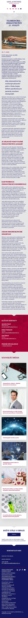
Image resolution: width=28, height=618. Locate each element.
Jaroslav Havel (6, 324)
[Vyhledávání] (7, 8)
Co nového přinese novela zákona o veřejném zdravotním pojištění (12, 516)
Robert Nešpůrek (7, 329)
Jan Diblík (15, 55)
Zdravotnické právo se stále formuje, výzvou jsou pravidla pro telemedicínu (13, 412)
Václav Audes (9, 55)
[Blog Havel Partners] (20, 570)
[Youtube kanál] (25, 570)
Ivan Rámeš (5, 335)
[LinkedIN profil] (18, 9)
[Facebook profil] (22, 570)
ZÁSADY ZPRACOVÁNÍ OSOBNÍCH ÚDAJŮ (7, 570)
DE (16, 8)
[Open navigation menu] (14, 12)
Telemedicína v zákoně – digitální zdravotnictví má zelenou (11, 384)
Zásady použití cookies (8, 573)
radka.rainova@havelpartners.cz (12, 563)
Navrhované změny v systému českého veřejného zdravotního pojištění (13, 489)
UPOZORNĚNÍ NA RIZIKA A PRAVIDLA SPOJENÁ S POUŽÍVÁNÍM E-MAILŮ (8, 578)
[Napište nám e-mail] (20, 9)
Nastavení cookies (7, 574)
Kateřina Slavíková (6, 56)
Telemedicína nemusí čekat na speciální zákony (10, 463)
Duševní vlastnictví (7, 345)
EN (13, 8)
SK (10, 8)
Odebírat (14, 534)
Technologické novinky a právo (11, 437)
